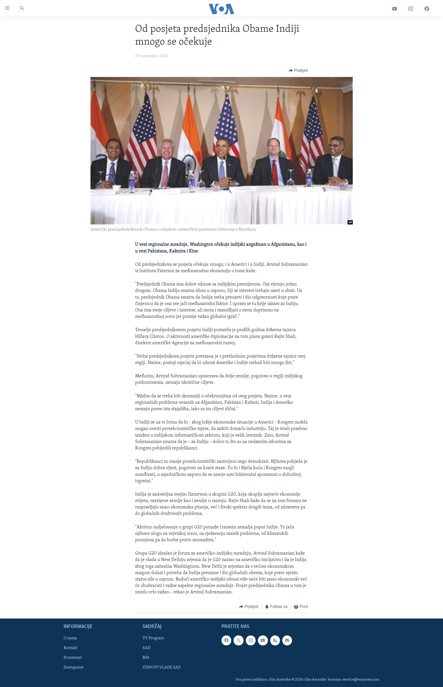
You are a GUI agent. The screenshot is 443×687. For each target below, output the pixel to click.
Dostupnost (73, 668)
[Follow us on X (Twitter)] (238, 640)
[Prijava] (287, 640)
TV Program (153, 638)
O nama (70, 638)
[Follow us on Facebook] (226, 640)
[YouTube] (395, 9)
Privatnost (73, 658)
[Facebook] (427, 9)
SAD (146, 648)
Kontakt (70, 648)
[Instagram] (411, 9)
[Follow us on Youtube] (263, 640)
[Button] (298, 70)
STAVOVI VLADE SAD (161, 668)
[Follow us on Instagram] (251, 640)
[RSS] (275, 640)
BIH (146, 658)
